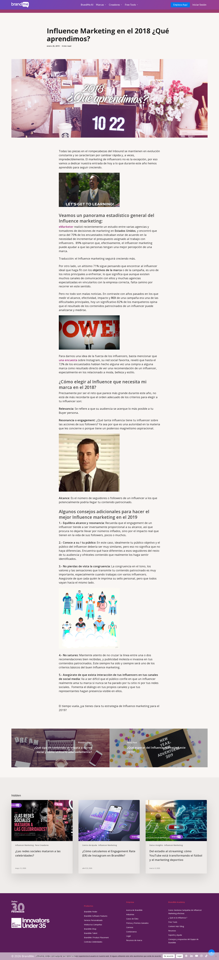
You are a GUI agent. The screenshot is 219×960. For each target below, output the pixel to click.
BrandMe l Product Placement (96, 937)
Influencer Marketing (24, 845)
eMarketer (66, 226)
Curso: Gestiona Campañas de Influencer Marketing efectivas (185, 912)
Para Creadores (42, 845)
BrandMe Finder (90, 911)
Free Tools (172, 922)
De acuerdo (169, 956)
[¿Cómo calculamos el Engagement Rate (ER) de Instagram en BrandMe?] (109, 837)
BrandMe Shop (90, 929)
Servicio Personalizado (93, 920)
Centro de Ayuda (89, 845)
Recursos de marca (134, 940)
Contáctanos (131, 931)
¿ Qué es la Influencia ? (177, 918)
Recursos (172, 930)
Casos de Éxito (132, 919)
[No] (216, 956)
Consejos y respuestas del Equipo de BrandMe (183, 941)
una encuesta (68, 360)
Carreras (129, 927)
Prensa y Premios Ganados (137, 923)
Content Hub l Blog (176, 926)
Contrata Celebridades (93, 942)
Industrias (130, 914)
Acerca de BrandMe (134, 910)
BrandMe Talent (90, 933)
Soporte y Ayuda (175, 935)
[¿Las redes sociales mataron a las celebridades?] (42, 837)
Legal (128, 936)
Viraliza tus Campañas (93, 924)
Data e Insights (156, 845)
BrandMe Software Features (95, 916)
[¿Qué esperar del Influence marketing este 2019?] (159, 748)
